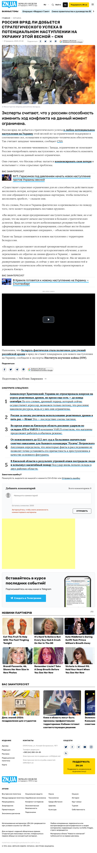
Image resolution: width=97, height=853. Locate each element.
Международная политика (13, 798)
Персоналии (30, 812)
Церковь (52, 806)
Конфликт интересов (34, 802)
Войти (58, 5)
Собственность (78, 810)
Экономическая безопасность (32, 807)
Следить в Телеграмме (27, 598)
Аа (65, 5)
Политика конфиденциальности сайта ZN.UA (21, 843)
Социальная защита (33, 794)
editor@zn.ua (28, 763)
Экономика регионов (11, 813)
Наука (51, 794)
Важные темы (10, 11)
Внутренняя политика (11, 794)
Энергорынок (7, 806)
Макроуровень (8, 802)
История (75, 798)
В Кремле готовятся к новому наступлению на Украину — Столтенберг (51, 282)
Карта (4, 765)
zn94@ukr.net (54, 756)
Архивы (5, 746)
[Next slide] (93, 11)
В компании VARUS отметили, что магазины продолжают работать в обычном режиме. (51, 429)
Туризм (75, 806)
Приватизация (8, 810)
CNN (60, 141)
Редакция (6, 750)
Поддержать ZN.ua (79, 5)
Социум (75, 794)
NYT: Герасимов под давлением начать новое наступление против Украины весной (52, 177)
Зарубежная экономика (35, 798)
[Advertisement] (38, 544)
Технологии (53, 798)
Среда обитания (55, 802)
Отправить (82, 511)
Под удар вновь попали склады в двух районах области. (53, 464)
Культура (52, 810)
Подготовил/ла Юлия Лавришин (22, 378)
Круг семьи (76, 802)
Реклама (5, 754)
